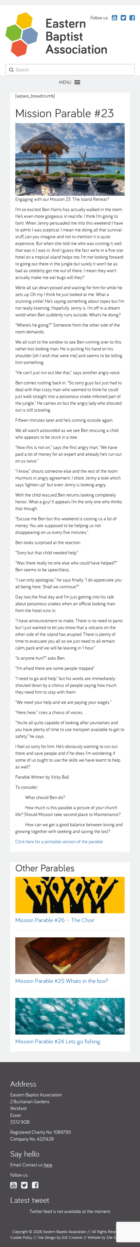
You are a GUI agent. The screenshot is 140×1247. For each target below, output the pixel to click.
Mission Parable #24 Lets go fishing (57, 1041)
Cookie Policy (21, 1237)
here (48, 1165)
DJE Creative (72, 1237)
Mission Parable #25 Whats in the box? (61, 981)
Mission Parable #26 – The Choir (54, 920)
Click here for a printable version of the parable (59, 841)
